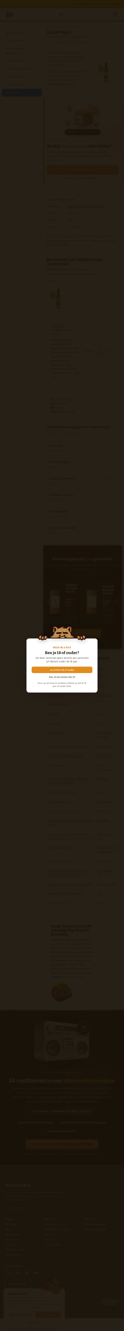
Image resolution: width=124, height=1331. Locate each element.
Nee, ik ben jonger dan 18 (62, 677)
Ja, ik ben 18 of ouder (62, 670)
